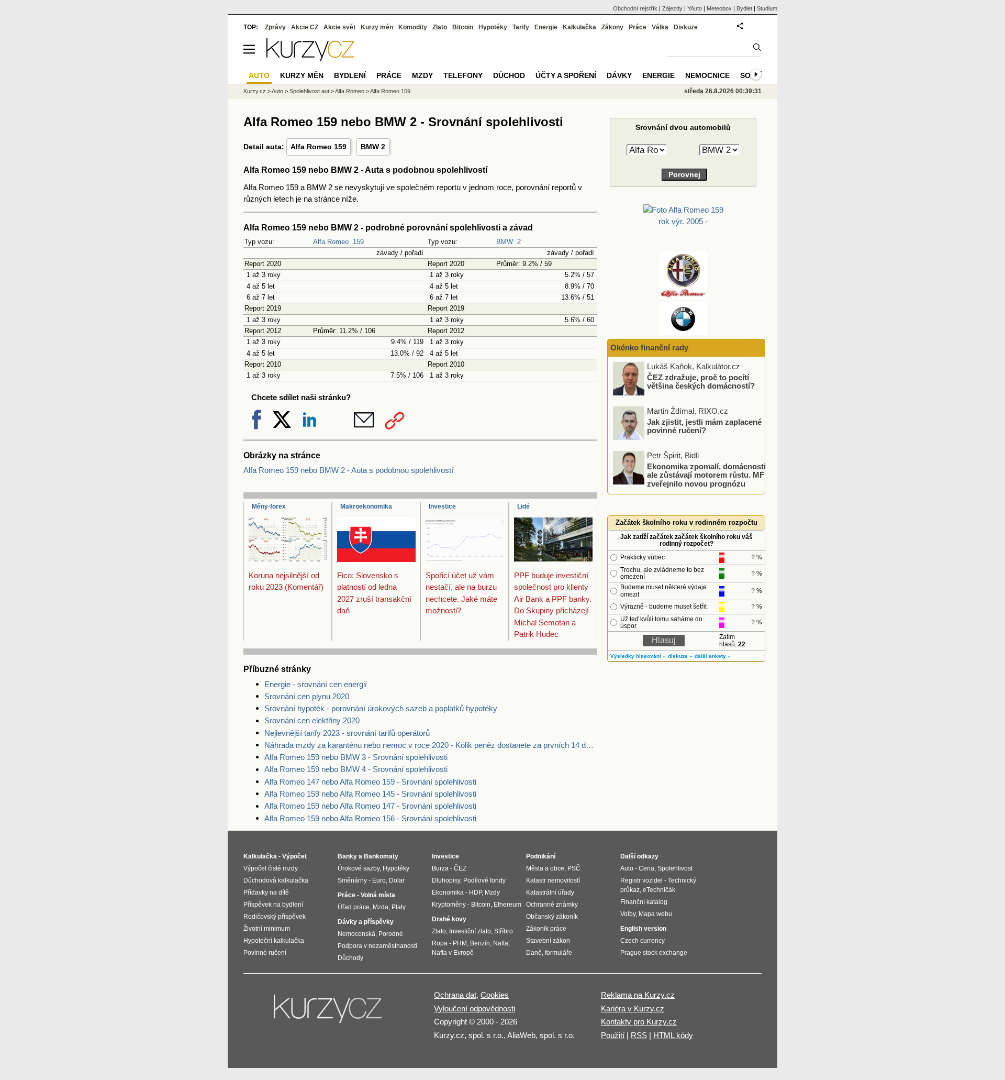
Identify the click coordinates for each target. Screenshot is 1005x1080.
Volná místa (378, 895)
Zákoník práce (546, 928)
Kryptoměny (449, 904)
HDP (475, 892)
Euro (379, 880)
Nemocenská (356, 934)
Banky (347, 856)
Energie (545, 27)
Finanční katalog (643, 902)
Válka (660, 27)
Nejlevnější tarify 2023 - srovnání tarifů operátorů (347, 733)
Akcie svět (339, 27)
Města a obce (545, 868)
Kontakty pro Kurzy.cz (639, 1021)
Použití (612, 1035)
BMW (504, 242)
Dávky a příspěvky (366, 921)
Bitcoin (462, 27)
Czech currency (642, 940)
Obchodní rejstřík (635, 8)
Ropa (440, 943)
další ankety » (713, 656)
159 (358, 242)
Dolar (397, 880)
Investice (442, 506)
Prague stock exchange (653, 952)
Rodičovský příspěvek (274, 916)
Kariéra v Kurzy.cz (632, 1008)
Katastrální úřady (550, 892)
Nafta (500, 943)
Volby (627, 914)
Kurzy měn (377, 27)
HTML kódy (673, 1035)
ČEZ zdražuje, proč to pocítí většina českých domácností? (701, 381)
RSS (639, 1035)
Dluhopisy (446, 880)
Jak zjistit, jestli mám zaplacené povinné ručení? (704, 426)
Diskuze (686, 27)
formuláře (558, 952)
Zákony (612, 27)
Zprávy (275, 27)
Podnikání (540, 856)
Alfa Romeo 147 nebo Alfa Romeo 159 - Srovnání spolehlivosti (370, 781)
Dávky (619, 75)
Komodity (412, 27)
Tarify (520, 27)
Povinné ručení (264, 952)
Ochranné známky (552, 904)
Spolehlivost (675, 868)
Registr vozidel (641, 880)
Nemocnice (707, 75)
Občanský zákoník (552, 916)
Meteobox (719, 8)
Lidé (523, 506)
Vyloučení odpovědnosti (474, 1008)
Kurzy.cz (254, 91)
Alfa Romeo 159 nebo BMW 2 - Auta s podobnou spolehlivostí (348, 470)
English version (643, 928)
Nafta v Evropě (453, 952)
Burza (440, 868)
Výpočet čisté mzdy (270, 868)
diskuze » (680, 656)
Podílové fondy (484, 880)
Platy (399, 907)
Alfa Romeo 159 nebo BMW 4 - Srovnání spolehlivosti (356, 769)
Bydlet (744, 8)
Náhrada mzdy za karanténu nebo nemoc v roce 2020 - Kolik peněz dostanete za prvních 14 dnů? (430, 745)
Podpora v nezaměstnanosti (377, 946)
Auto (277, 91)
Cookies (495, 994)
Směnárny (352, 880)
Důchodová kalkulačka (275, 880)
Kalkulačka (579, 27)
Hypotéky (492, 27)
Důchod (509, 75)
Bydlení (350, 75)
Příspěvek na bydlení (273, 904)
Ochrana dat (455, 994)
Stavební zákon (548, 940)
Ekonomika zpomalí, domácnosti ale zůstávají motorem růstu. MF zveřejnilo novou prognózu (706, 474)
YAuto (694, 8)
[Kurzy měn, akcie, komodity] (329, 1013)
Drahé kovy (449, 919)
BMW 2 (373, 146)
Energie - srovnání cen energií (315, 684)
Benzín (480, 943)
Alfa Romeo (331, 242)
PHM (460, 943)
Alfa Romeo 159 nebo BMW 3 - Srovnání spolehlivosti (356, 757)
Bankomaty (381, 856)
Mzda (380, 907)
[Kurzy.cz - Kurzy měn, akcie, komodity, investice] (310, 58)
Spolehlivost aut (309, 91)
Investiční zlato (470, 931)
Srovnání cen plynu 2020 (306, 696)
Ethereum (507, 904)
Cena (646, 868)
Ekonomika (448, 892)
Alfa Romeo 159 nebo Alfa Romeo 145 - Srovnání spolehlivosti (370, 793)
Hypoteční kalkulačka (273, 940)
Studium (767, 8)
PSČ (573, 868)
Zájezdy (672, 8)
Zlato (439, 27)
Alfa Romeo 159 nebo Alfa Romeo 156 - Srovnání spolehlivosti (370, 818)
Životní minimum (266, 928)
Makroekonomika (366, 506)
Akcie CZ (304, 27)
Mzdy (422, 75)
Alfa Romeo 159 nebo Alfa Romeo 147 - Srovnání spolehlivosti (370, 805)
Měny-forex (269, 506)
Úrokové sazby (358, 868)
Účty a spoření (565, 75)
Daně (534, 952)
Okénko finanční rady (649, 347)
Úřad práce (354, 907)
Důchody (350, 958)
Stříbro (503, 931)
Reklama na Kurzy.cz (638, 994)
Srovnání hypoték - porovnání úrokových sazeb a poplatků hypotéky (380, 708)
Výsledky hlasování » (638, 656)
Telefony (463, 75)
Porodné (390, 934)
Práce (637, 27)
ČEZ (460, 868)
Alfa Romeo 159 (319, 146)
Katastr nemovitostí (553, 880)
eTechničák (659, 890)
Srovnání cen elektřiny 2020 (312, 720)
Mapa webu (655, 914)
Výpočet (294, 856)
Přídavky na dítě (266, 892)
